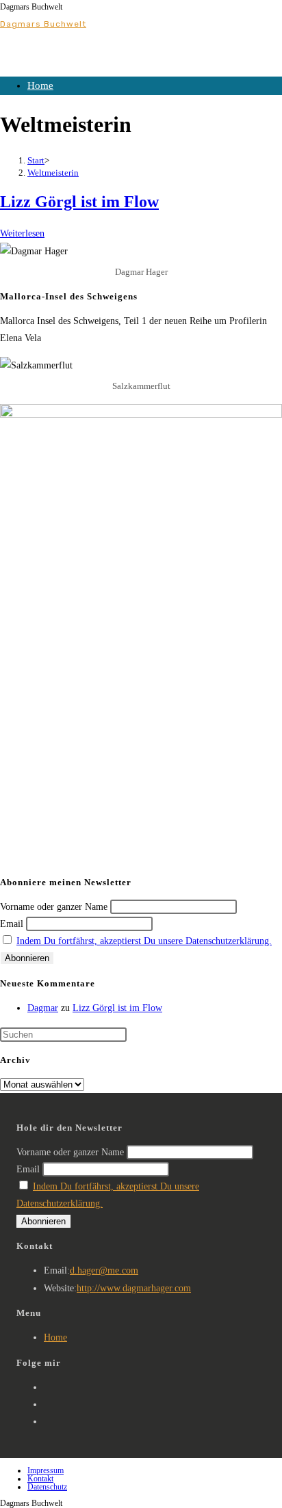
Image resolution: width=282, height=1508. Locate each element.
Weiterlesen (22, 233)
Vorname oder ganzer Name (53, 907)
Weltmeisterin (53, 172)
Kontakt (40, 1478)
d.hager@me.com (104, 1270)
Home (40, 85)
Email (11, 924)
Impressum (45, 1470)
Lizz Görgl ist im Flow (79, 202)
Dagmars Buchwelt (43, 24)
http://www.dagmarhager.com (134, 1288)
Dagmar (42, 1008)
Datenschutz (47, 1487)
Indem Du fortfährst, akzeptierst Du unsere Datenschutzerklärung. (144, 941)
